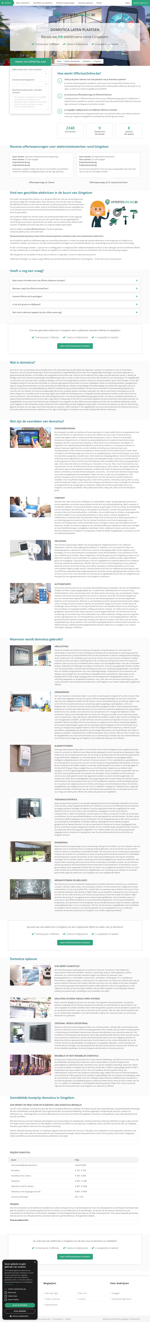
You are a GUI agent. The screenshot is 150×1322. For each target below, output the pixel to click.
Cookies (68, 1319)
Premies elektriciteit (19, 1220)
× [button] (35, 1262)
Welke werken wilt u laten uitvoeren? (27, 69)
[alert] (20, 1290)
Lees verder (9, 1284)
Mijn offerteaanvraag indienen (75, 346)
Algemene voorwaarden (41, 1319)
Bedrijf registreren (141, 3)
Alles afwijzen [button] (20, 1311)
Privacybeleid (58, 1319)
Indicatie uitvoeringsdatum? (23, 79)
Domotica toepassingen (65, 3)
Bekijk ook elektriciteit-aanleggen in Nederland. (121, 1319)
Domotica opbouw (85, 3)
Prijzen (99, 3)
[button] (75, 280)
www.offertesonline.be (35, 229)
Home (127, 3)
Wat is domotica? (22, 3)
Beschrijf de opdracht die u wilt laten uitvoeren (27, 91)
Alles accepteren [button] (20, 1305)
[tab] (75, 280)
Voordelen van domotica (42, 3)
